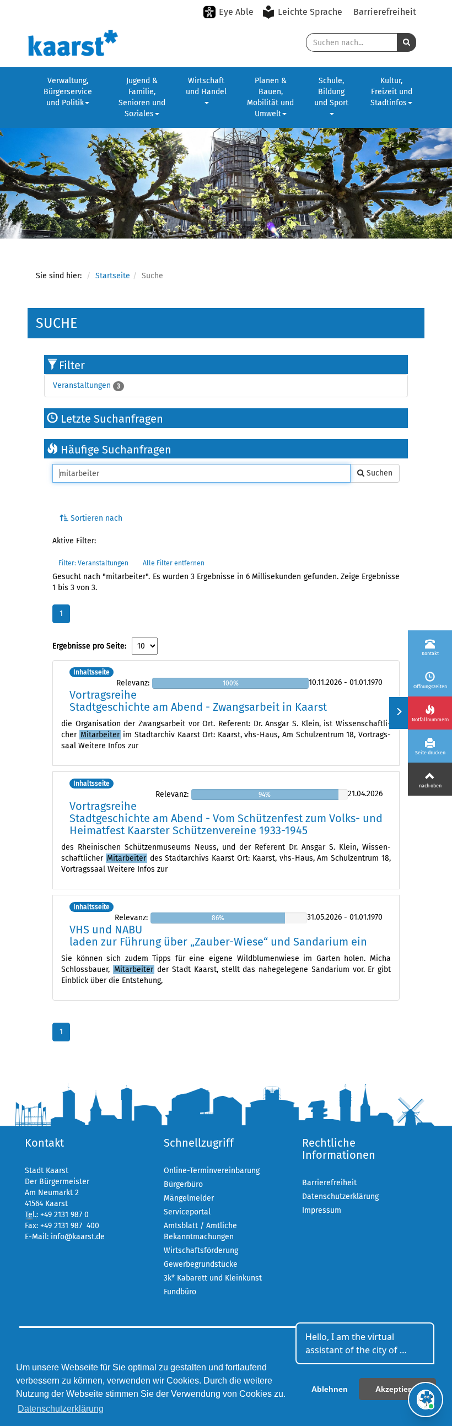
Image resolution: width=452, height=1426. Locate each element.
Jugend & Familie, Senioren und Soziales (142, 97)
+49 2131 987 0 (64, 1214)
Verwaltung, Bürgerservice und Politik (68, 91)
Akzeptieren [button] (397, 1389)
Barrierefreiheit (384, 12)
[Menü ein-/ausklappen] (398, 713)
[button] (406, 42)
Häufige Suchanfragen (114, 449)
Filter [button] (72, 365)
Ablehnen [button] (329, 1389)
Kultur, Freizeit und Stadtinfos (391, 91)
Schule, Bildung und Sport (331, 91)
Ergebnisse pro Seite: (89, 646)
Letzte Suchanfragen (110, 418)
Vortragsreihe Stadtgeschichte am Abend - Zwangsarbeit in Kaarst (198, 701)
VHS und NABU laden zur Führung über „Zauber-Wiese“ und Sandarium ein (218, 935)
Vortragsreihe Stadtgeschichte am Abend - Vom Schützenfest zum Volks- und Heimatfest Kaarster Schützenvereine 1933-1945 (226, 818)
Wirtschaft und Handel (206, 86)
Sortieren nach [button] (95, 518)
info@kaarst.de (78, 1236)
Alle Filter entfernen (174, 563)
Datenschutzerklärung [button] (61, 1408)
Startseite (112, 275)
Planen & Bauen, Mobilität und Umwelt (270, 97)
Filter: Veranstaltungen (93, 563)
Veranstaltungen (82, 385)
